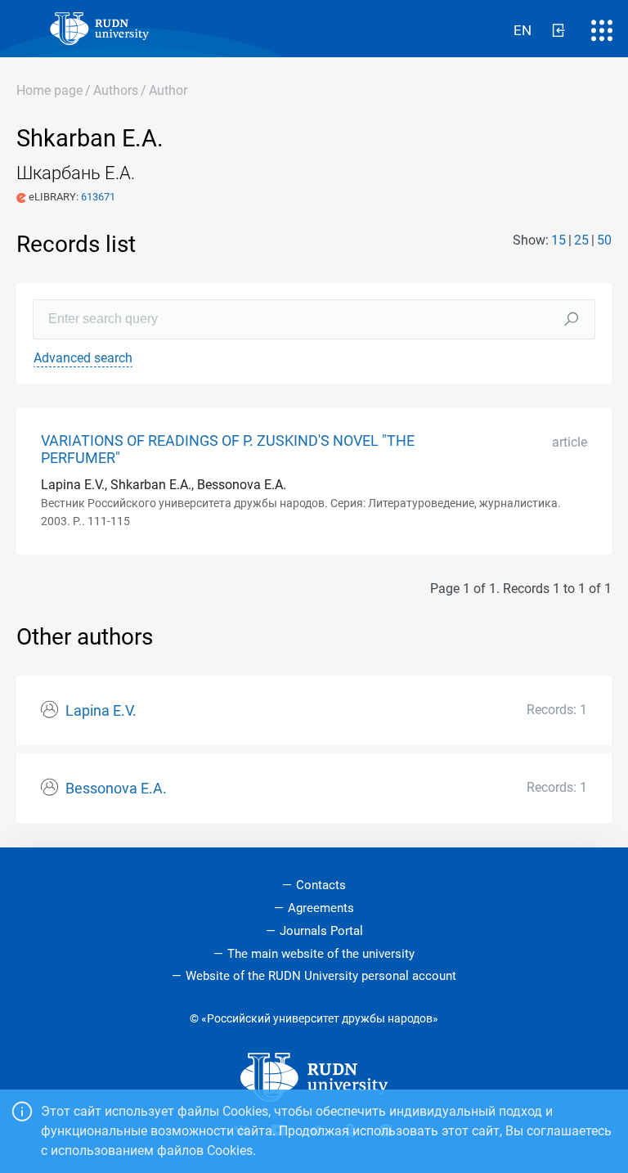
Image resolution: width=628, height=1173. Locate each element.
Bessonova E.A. (116, 788)
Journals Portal (321, 931)
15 (558, 240)
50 (604, 240)
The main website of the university (321, 953)
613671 (98, 197)
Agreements (321, 908)
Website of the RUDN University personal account (321, 976)
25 (581, 240)
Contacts (321, 885)
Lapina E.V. (101, 711)
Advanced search (83, 358)
